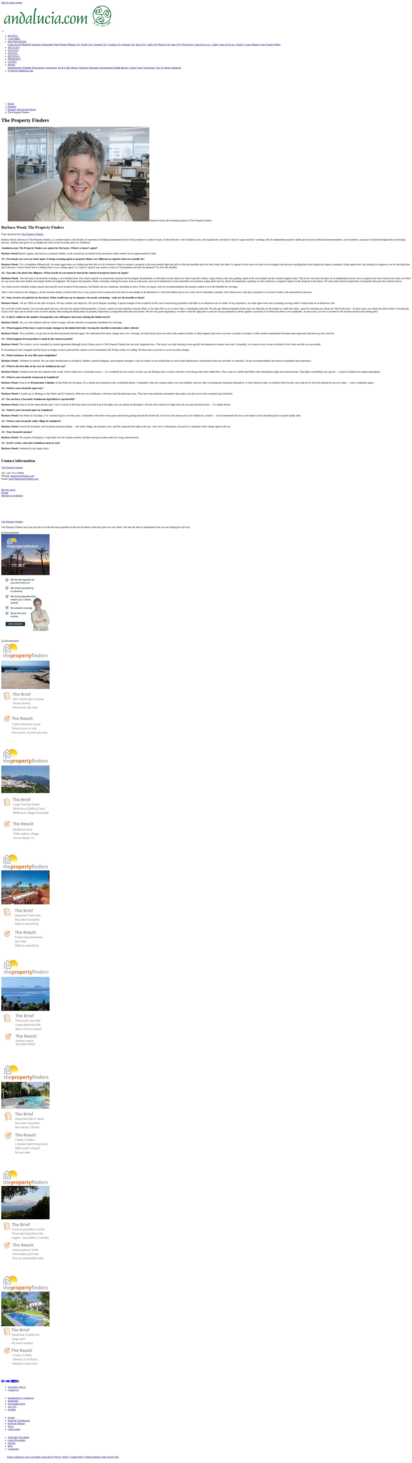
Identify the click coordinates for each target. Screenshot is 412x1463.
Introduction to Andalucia (21, 1398)
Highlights (13, 1401)
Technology (149, 67)
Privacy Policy (61, 1457)
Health (117, 67)
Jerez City (141, 44)
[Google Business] (18, 1381)
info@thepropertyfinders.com (23, 478)
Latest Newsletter (16, 1440)
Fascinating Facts (16, 1403)
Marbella (26, 44)
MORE (11, 64)
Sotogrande (47, 44)
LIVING (12, 62)
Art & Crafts (64, 67)
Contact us (13, 1390)
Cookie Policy (77, 1457)
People (4, 492)
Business (83, 67)
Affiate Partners (93, 1457)
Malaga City (73, 44)
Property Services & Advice (22, 109)
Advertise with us (17, 1387)
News (11, 1426)
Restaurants (38, 67)
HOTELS (13, 35)
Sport (140, 67)
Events (11, 1417)
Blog (10, 1446)
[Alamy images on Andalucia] (13, 1381)
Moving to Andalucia (12, 495)
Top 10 (159, 67)
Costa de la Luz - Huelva (231, 44)
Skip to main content (11, 2)
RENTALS (13, 56)
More (278, 44)
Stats (103, 1457)
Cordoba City (114, 44)
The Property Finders (32, 234)
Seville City (87, 44)
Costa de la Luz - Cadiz (206, 44)
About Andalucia (172, 67)
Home (11, 103)
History (75, 67)
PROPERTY (14, 59)
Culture (132, 67)
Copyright (35, 1457)
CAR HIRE (14, 38)
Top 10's (12, 1406)
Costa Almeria (251, 44)
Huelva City (164, 44)
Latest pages (14, 1429)
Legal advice (47, 1457)
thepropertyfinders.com (22, 476)
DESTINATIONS (17, 41)
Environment (106, 67)
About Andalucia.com (18, 1457)
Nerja (56, 44)
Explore (12, 1409)
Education (94, 67)
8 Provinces (187, 44)
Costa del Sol (14, 44)
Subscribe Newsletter (18, 1437)
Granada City (100, 44)
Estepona (36, 44)
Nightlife (27, 67)
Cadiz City (151, 44)
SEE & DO (13, 47)
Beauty (124, 67)
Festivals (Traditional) (19, 1420)
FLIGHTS (13, 50)
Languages (13, 1449)
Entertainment (15, 67)
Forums (11, 1443)
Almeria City (128, 44)
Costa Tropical (267, 44)
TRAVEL (13, 53)
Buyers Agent (8, 489)
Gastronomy (51, 67)
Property (12, 106)
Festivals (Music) (16, 1423)
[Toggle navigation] (2, 31)
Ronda (63, 44)
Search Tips (113, 1457)
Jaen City (176, 44)
